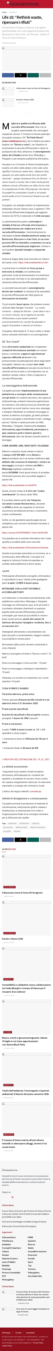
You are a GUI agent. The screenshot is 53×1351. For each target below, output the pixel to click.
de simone (8, 827)
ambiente (12, 823)
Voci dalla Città (35, 1276)
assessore (24, 823)
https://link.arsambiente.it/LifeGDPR (19, 485)
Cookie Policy (7, 1346)
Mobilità (6, 1266)
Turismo (32, 1269)
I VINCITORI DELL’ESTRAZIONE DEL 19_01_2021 (26, 759)
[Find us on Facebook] (3, 1197)
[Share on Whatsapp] (33, 75)
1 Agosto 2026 (22, 91)
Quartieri (32, 1241)
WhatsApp (6, 1333)
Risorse (31, 1244)
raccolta (7, 831)
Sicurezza (32, 1255)
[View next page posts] (29, 114)
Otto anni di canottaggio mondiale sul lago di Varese (24, 1222)
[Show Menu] (3, 4)
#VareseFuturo (9, 1237)
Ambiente (13, 12)
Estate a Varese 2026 (25, 99)
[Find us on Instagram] (8, 1197)
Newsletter (30, 1333)
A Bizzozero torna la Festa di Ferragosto (33, 88)
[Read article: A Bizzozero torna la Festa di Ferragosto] (8, 91)
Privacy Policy (38, 1343)
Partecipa (8, 1134)
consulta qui (35, 791)
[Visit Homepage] (22, 4)
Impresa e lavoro (10, 1259)
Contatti (18, 1333)
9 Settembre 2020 (9, 43)
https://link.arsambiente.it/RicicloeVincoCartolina (25, 547)
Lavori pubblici (8, 1262)
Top (29, 1266)
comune (35, 823)
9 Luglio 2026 (8, 1098)
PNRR (30, 1237)
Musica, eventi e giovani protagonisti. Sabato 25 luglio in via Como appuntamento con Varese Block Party (24, 1041)
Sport (30, 1262)
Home (4, 12)
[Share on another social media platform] (45, 75)
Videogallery (33, 1273)
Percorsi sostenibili (11, 1273)
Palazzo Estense (37, 827)
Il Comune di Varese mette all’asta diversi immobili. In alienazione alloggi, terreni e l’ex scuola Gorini (24, 1143)
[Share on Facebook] (8, 75)
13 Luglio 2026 (8, 995)
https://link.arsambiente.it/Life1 (33, 262)
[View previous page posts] (24, 114)
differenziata (21, 827)
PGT (4, 1276)
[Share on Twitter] (21, 75)
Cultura (5, 1251)
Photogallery (8, 1280)
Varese (17, 831)
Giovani (7, 1032)
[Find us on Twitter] (12, 1197)
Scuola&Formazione (37, 1251)
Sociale (31, 1259)
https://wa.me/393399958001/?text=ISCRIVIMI (25, 532)
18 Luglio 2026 (22, 103)
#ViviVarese (9, 887)
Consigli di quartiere (11, 1248)
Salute (31, 1248)
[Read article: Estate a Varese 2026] (8, 102)
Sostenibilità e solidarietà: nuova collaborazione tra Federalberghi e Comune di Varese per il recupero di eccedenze (26, 988)
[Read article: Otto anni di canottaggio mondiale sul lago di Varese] (8, 1312)
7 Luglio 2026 (8, 1151)
